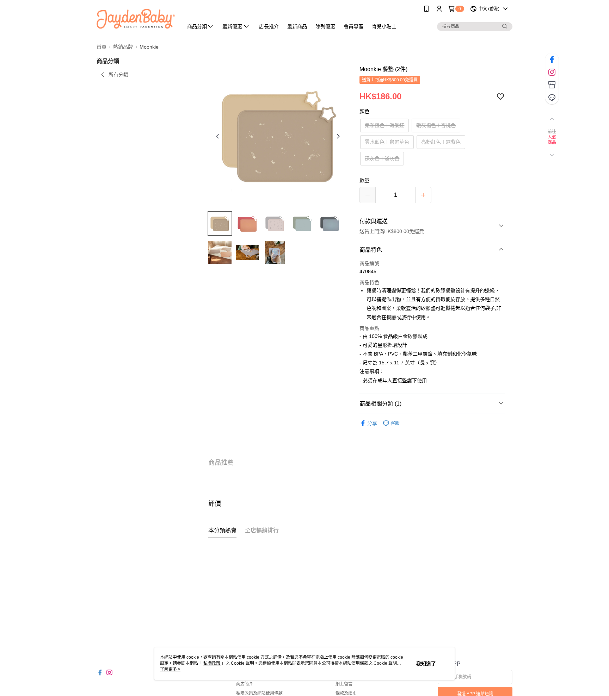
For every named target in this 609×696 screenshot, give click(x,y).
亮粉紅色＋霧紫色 (441, 142)
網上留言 (344, 684)
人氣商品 (552, 140)
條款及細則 (346, 693)
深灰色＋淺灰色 (382, 158)
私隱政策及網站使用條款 (259, 693)
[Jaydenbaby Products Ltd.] (136, 18)
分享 (372, 423)
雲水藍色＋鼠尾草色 (387, 142)
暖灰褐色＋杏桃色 (436, 125)
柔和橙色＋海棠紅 (384, 125)
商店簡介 (244, 684)
